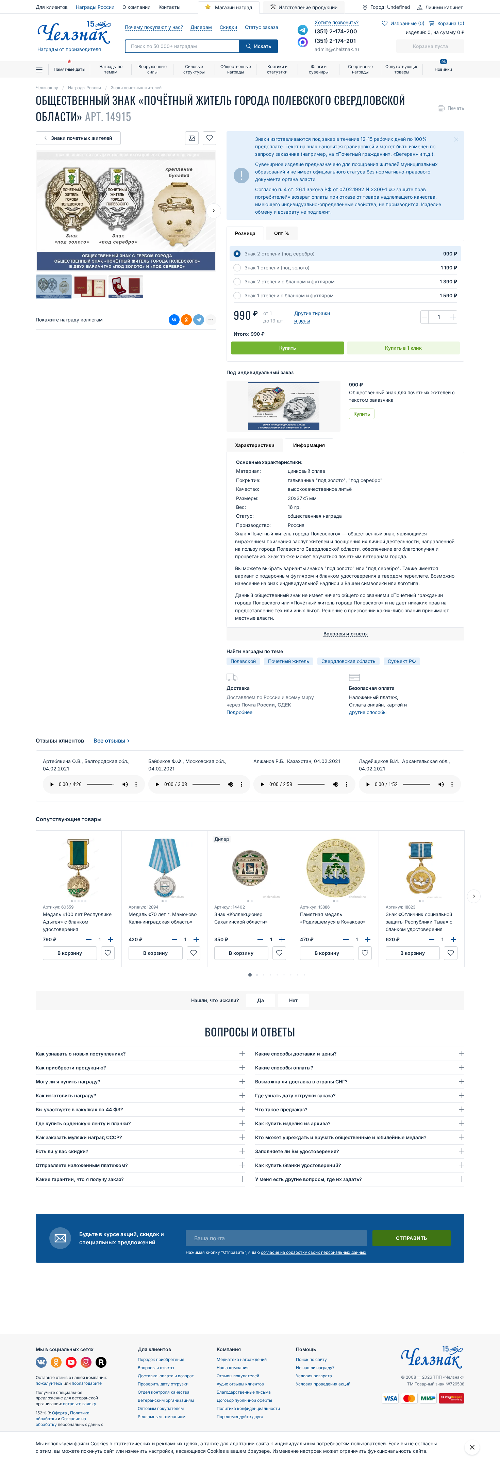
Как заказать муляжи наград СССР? (79, 1137)
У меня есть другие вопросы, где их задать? (308, 1179)
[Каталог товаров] (42, 69)
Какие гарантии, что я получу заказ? (80, 1179)
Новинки (443, 66)
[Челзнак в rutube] (101, 1363)
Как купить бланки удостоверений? (298, 1165)
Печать (456, 108)
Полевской (243, 661)
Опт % (281, 233)
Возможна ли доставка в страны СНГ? (301, 1081)
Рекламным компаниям (161, 1416)
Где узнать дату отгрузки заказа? (295, 1095)
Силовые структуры (194, 69)
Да (260, 1000)
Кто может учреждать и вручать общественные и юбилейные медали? (341, 1137)
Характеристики (254, 445)
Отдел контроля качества (163, 1392)
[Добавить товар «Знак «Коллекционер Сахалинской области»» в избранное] (279, 953)
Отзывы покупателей (238, 1375)
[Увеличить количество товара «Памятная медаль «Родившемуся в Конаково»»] (368, 939)
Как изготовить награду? (66, 1095)
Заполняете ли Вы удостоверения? (297, 1151)
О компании (136, 7)
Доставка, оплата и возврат (166, 1375)
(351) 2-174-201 (335, 40)
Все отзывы (110, 740)
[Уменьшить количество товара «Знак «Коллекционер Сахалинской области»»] (260, 939)
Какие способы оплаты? (284, 1067)
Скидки (228, 27)
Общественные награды (235, 69)
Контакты (169, 7)
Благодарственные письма (244, 1392)
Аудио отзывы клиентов (240, 1383)
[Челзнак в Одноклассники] (56, 1363)
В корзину (69, 953)
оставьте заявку (79, 1403)
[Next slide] (213, 210)
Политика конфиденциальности (248, 1408)
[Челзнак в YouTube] (71, 1363)
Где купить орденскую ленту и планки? (83, 1123)
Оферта (60, 1412)
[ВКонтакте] (174, 319)
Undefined (398, 7)
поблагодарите (87, 1383)
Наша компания (233, 1367)
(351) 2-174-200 (336, 31)
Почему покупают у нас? (153, 27)
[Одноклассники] (186, 319)
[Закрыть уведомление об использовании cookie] (472, 1447)
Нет (293, 1000)
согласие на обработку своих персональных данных (313, 1252)
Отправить (411, 1238)
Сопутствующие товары (401, 69)
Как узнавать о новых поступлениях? (81, 1054)
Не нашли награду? (315, 1367)
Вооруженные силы (152, 69)
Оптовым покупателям (161, 1408)
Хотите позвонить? (337, 22)
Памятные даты (69, 69)
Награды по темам (110, 69)
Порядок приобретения (161, 1359)
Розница (245, 233)
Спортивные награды (360, 69)
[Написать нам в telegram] (303, 30)
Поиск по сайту (311, 1359)
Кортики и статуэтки (277, 69)
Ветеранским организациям (166, 1400)
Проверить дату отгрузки (163, 1383)
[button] (250, 975)
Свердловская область (348, 661)
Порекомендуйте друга (240, 1416)
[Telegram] (198, 319)
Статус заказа (261, 27)
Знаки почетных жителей (81, 138)
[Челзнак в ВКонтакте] (41, 1363)
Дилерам (201, 27)
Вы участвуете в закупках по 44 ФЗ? (79, 1109)
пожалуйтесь (49, 1383)
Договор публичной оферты (244, 1400)
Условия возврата (314, 1375)
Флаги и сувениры (319, 69)
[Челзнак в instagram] (86, 1363)
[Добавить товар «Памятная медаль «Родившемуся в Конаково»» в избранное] (365, 953)
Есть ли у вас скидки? (62, 1151)
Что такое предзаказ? (281, 1109)
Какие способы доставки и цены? (296, 1054)
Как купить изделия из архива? (293, 1123)
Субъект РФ (402, 661)
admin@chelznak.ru (337, 49)
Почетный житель (288, 661)
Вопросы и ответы (156, 1367)
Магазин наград (233, 7)
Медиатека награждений (242, 1359)
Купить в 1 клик (403, 348)
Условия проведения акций (323, 1383)
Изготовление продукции (308, 7)
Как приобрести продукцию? (71, 1067)
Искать (262, 46)
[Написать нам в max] (303, 42)
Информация (309, 445)
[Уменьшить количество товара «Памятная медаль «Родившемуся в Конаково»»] (346, 939)
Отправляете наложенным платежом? (82, 1165)
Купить (287, 348)
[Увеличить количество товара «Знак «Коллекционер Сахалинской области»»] (282, 939)
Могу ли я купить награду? (68, 1081)
